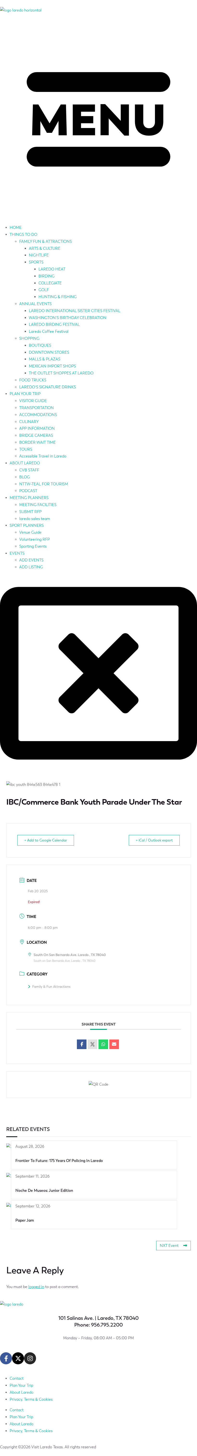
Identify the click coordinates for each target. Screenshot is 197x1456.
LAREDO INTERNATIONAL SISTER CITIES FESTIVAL (74, 310)
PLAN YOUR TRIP (25, 393)
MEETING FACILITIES (37, 504)
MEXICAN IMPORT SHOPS (52, 366)
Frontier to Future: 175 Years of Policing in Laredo (59, 1160)
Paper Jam (24, 1220)
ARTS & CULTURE (44, 248)
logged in (36, 1286)
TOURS (25, 449)
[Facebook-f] (6, 1358)
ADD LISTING (31, 567)
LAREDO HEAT (51, 269)
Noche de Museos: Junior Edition (44, 1190)
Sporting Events (33, 546)
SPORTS (36, 262)
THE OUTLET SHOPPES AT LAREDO (61, 373)
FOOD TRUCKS (32, 380)
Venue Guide (30, 532)
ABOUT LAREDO (25, 463)
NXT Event (169, 1245)
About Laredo (21, 1392)
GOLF (43, 290)
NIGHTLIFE (39, 255)
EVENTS (17, 553)
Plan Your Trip (21, 1385)
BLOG (24, 477)
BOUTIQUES (40, 345)
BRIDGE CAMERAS (36, 435)
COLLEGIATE (50, 283)
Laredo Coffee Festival (48, 331)
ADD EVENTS (31, 560)
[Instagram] (30, 1358)
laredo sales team (34, 518)
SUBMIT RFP (30, 511)
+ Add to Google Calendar (45, 840)
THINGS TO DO (23, 234)
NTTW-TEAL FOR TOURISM (43, 484)
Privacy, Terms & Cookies (31, 1399)
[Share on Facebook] (81, 1044)
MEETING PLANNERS (29, 497)
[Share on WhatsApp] (103, 1044)
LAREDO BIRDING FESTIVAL (54, 324)
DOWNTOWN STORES (49, 352)
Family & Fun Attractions (51, 987)
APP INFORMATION (37, 428)
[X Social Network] (92, 1044)
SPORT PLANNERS (27, 525)
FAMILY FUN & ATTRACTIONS (45, 241)
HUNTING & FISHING (57, 297)
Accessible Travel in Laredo (42, 456)
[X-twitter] (18, 1358)
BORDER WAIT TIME (37, 442)
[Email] (114, 1044)
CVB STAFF (29, 470)
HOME (16, 227)
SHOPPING (29, 338)
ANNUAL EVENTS (35, 303)
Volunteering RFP (34, 539)
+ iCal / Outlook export (154, 840)
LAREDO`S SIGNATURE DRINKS (47, 387)
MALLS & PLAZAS (44, 359)
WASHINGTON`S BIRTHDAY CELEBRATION (67, 317)
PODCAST (28, 490)
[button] (98, 120)
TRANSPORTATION (36, 407)
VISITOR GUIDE (33, 400)
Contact (17, 1378)
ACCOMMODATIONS (38, 414)
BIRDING (46, 276)
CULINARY (29, 421)
